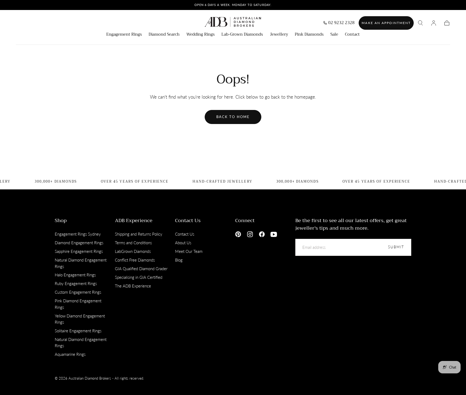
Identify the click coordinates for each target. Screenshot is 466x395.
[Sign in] (433, 23)
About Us (183, 242)
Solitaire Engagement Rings (78, 330)
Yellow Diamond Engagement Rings (80, 319)
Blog (179, 259)
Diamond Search (164, 35)
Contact (352, 35)
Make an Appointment (386, 23)
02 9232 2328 (341, 23)
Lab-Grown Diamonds (242, 35)
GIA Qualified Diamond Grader (141, 268)
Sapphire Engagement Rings (79, 251)
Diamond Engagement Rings (79, 242)
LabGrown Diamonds (133, 251)
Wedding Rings (200, 35)
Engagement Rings (124, 35)
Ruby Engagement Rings (76, 283)
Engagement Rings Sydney (78, 234)
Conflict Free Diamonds (135, 259)
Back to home (233, 117)
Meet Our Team (189, 251)
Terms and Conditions (133, 242)
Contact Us (188, 220)
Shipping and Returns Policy (138, 234)
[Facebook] (262, 234)
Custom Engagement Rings (78, 292)
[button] (420, 23)
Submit (396, 247)
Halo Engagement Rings (75, 274)
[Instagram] (250, 234)
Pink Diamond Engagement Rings (78, 304)
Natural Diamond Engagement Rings (81, 263)
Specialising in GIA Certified (138, 277)
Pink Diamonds (309, 35)
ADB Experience (133, 220)
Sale (334, 35)
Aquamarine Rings (70, 354)
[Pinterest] (238, 234)
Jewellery (279, 35)
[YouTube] (274, 234)
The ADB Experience (133, 285)
